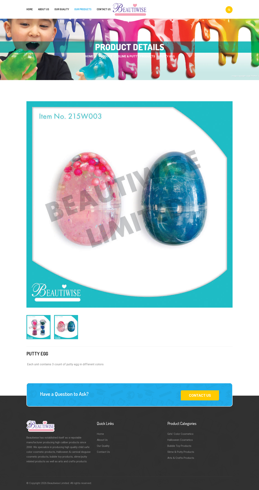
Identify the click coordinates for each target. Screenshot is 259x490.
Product (105, 56)
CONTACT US (200, 395)
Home (29, 9)
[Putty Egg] (129, 204)
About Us (43, 9)
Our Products (82, 9)
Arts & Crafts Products (180, 457)
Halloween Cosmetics (180, 439)
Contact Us (104, 9)
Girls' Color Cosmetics (180, 433)
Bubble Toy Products (179, 445)
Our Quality (61, 9)
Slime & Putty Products (136, 56)
